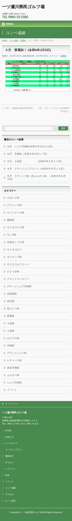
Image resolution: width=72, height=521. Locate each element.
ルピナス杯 (13, 338)
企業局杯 (12, 293)
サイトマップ (11, 404)
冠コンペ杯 (13, 308)
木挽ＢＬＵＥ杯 (15, 242)
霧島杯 (10, 220)
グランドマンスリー (18, 279)
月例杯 (10, 345)
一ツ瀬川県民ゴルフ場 (23, 6)
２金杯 (10, 330)
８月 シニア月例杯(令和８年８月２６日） (30, 146)
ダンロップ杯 (14, 257)
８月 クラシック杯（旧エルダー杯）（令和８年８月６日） (36, 177)
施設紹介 (9, 456)
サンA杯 (11, 234)
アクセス (9, 494)
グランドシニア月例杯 (19, 286)
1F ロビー (9, 462)
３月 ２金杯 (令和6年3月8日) (17, 108)
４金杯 (10, 323)
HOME (8, 430)
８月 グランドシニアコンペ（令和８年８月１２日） (36, 168)
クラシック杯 (14, 205)
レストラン (10, 469)
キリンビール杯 (15, 212)
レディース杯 (14, 360)
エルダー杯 (13, 375)
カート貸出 (10, 501)
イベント (12, 390)
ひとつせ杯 (13, 271)
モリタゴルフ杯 (15, 227)
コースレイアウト (13, 449)
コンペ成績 (10, 488)
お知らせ (9, 437)
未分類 (10, 301)
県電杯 (63, 56)
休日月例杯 (13, 367)
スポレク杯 (13, 197)
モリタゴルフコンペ (18, 264)
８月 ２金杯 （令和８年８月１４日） (35, 161)
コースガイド (11, 443)
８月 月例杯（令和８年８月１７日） (28, 154)
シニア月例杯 (14, 382)
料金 (7, 475)
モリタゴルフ (14, 249)
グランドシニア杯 (17, 353)
